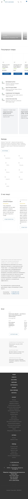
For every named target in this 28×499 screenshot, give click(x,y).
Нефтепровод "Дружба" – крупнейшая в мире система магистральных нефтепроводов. (17, 315)
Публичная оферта (14, 453)
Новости (14, 377)
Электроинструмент (14, 414)
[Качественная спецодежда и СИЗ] (11, 32)
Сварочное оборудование (14, 408)
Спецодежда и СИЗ (14, 412)
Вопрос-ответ (14, 452)
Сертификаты (14, 384)
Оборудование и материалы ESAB (14, 430)
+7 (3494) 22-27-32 (15, 293)
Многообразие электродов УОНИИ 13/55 (12, 324)
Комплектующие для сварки (14, 405)
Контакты (14, 392)
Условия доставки (14, 446)
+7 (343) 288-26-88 (14, 462)
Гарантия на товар (14, 450)
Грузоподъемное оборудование (14, 410)
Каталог (14, 397)
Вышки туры (14, 416)
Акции (14, 374)
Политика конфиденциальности (14, 455)
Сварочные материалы (14, 401)
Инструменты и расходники (14, 427)
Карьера (14, 387)
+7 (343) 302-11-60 (15, 292)
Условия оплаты (14, 448)
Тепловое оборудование (14, 419)
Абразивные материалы (14, 403)
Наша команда (14, 390)
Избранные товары (14, 439)
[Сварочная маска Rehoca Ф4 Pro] (9, 125)
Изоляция (14, 399)
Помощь (14, 444)
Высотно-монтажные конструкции (14, 425)
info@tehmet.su (15, 465)
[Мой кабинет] (23, 2)
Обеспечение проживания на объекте (14, 421)
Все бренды (5, 150)
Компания (14, 382)
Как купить (14, 379)
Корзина (14, 435)
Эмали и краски (14, 417)
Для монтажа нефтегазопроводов (14, 407)
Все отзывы (26, 194)
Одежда (14, 428)
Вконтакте (14, 485)
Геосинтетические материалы (14, 423)
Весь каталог (26, 49)
